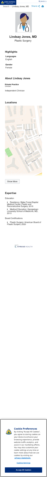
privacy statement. (23, 458)
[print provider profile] (42, 6)
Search (6, 6)
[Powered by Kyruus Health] (23, 246)
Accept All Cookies (23, 470)
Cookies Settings (23, 463)
